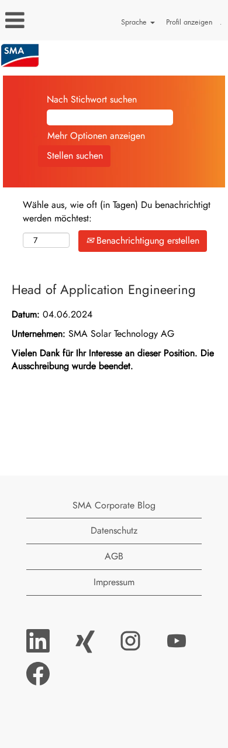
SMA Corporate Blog (114, 505)
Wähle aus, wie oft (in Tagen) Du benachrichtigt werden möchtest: (116, 212)
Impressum (114, 582)
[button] (38, 20)
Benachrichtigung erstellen (146, 240)
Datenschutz (114, 530)
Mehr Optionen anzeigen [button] (96, 135)
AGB (114, 556)
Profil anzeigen (189, 22)
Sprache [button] (135, 22)
